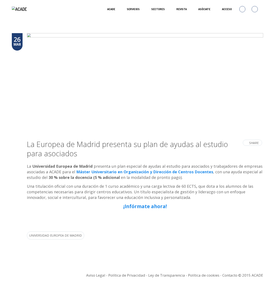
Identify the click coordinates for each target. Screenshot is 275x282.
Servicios (133, 9)
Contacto (229, 275)
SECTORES (158, 9)
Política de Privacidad (126, 275)
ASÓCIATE (204, 9)
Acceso (227, 9)
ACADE (111, 9)
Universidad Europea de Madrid (55, 235)
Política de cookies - (205, 275)
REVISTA (181, 9)
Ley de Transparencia (167, 275)
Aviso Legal (95, 275)
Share (254, 143)
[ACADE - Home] (20, 9)
